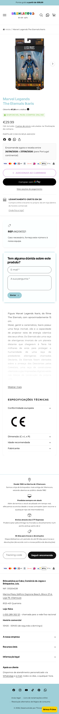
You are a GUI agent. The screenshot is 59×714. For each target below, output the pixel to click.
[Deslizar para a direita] (52, 63)
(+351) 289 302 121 (11, 614)
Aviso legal (16, 698)
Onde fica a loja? (16, 210)
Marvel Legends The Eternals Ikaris (29, 29)
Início (8, 29)
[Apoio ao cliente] (47, 15)
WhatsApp (8, 676)
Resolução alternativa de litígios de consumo (31, 702)
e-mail (19, 676)
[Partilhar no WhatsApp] (14, 139)
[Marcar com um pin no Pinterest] (9, 139)
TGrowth (40, 708)
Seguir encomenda (42, 555)
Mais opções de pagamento (29, 189)
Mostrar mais (15, 387)
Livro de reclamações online (35, 698)
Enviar (13, 295)
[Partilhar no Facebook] (4, 139)
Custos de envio (23, 126)
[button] (4, 15)
